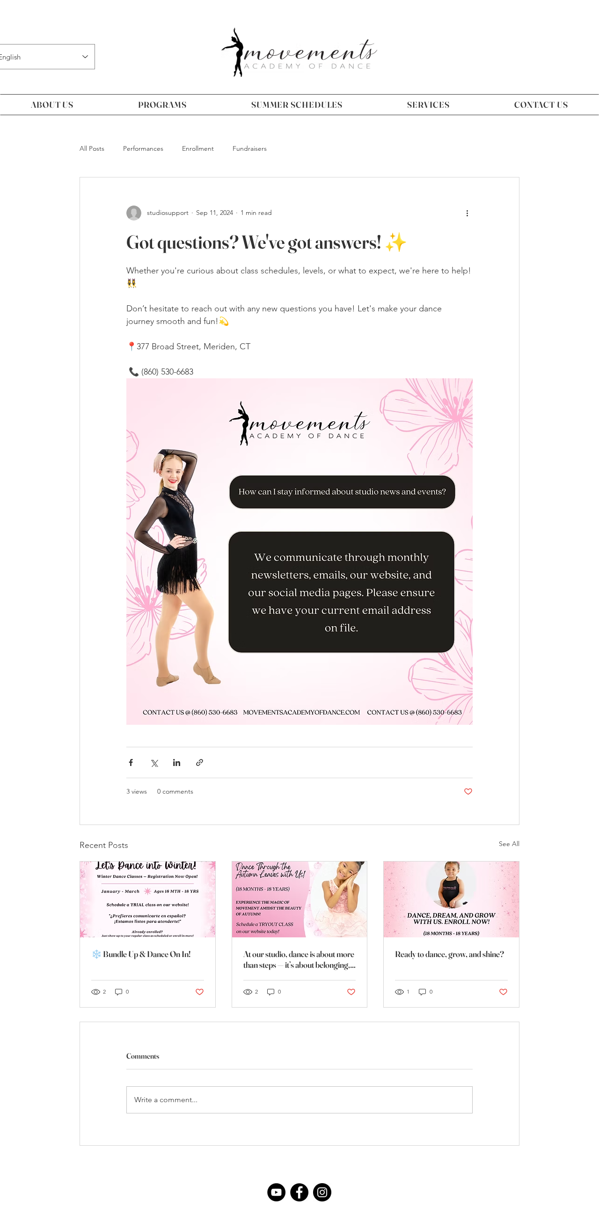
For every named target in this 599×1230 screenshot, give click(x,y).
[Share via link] (199, 762)
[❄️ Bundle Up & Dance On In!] (147, 899)
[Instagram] (322, 1192)
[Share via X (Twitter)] (153, 762)
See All (509, 844)
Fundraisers (250, 148)
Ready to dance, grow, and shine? (449, 954)
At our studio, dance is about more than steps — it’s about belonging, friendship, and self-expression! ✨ (299, 959)
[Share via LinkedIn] (176, 762)
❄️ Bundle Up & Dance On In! (140, 954)
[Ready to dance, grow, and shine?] (451, 899)
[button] (52, 105)
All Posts (92, 148)
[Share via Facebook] (130, 762)
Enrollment (198, 148)
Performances (143, 148)
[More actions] (467, 213)
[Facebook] (299, 1192)
